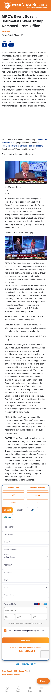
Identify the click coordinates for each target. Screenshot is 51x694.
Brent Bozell (7, 671)
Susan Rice (23, 671)
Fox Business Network (11, 675)
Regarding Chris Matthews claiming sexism (22, 146)
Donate (43, 681)
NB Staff (6, 32)
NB (15, 671)
